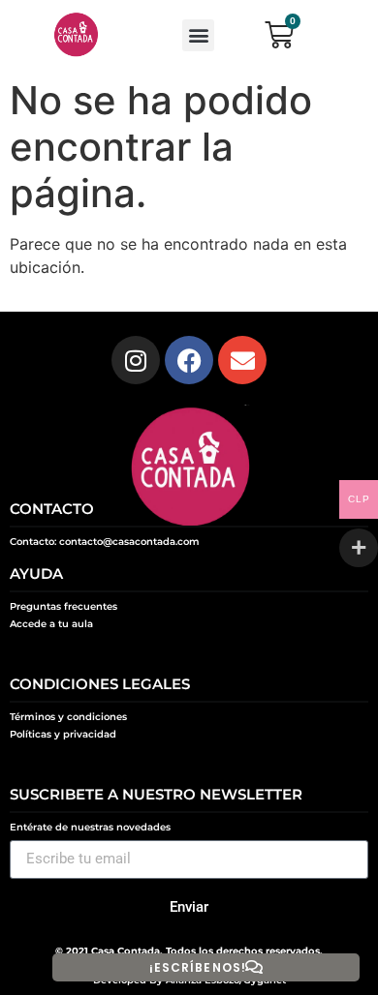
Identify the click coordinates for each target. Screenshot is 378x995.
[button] (198, 35)
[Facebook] (189, 360)
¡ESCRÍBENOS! (197, 967)
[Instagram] (135, 360)
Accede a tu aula (51, 624)
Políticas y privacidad (63, 734)
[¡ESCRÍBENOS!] (254, 967)
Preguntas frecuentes (63, 606)
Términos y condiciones (68, 716)
